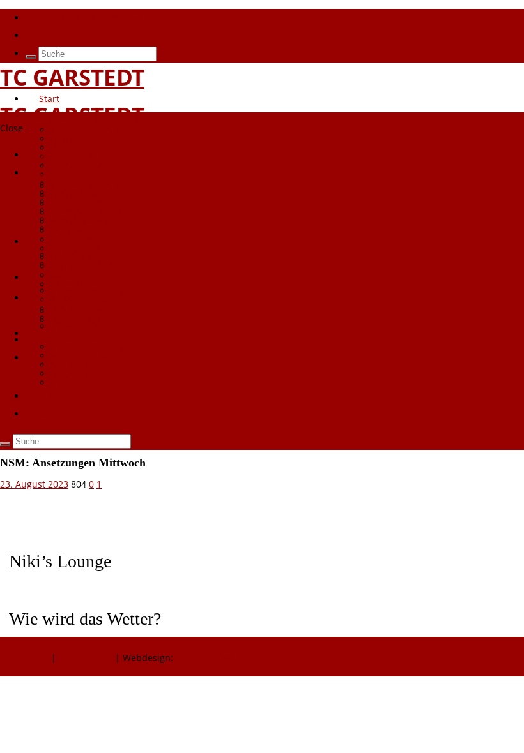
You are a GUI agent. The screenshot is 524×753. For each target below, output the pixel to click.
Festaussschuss (84, 248)
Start (49, 99)
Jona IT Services (209, 658)
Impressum (25, 658)
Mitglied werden (86, 130)
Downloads (74, 139)
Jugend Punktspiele (92, 356)
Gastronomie (78, 240)
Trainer (66, 231)
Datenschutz (85, 658)
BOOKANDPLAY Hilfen (97, 157)
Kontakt (55, 396)
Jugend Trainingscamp (99, 374)
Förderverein (78, 201)
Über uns (59, 116)
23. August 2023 (34, 484)
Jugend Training (85, 365)
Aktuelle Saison (83, 320)
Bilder (64, 204)
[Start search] (31, 57)
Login (50, 358)
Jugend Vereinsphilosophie (108, 347)
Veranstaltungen (86, 266)
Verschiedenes (82, 275)
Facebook (45, 35)
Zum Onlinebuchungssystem (87, 17)
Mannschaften (70, 298)
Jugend (54, 333)
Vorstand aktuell (86, 222)
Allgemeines (77, 311)
